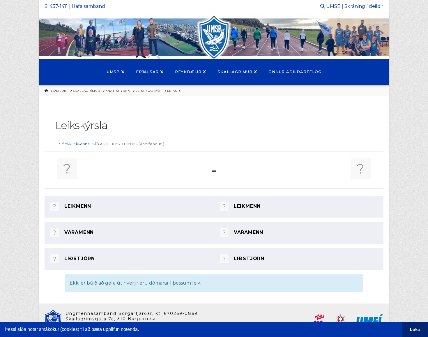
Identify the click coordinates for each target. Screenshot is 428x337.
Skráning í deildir (363, 6)
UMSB (333, 6)
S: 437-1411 (56, 6)
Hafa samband (88, 6)
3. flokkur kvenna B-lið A (80, 144)
